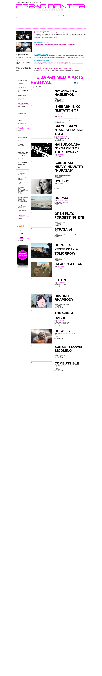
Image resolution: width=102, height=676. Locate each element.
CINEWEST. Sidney (22, 95)
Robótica (20, 192)
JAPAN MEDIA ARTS (22, 75)
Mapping (20, 205)
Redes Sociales (21, 198)
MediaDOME (21, 144)
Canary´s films (21, 164)
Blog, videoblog (21, 199)
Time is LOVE (21, 158)
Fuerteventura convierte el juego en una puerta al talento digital (53, 68)
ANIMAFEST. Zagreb (22, 113)
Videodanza (20, 176)
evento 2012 (20, 240)
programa (20, 218)
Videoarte (20, 174)
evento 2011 (20, 237)
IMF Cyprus (20, 127)
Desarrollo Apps (21, 200)
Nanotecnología (21, 189)
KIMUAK (20, 120)
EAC (19, 167)
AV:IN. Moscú (21, 134)
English (40, 2)
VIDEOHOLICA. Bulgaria (23, 123)
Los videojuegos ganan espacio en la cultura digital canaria (52, 62)
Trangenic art (21, 186)
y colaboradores (21, 215)
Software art (20, 185)
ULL (19, 170)
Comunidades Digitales (23, 197)
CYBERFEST (21, 98)
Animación (20, 179)
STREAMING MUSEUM (23, 90)
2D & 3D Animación (22, 195)
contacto (69, 15)
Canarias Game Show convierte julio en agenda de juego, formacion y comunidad (58, 55)
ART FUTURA (21, 83)
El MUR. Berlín (21, 140)
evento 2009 (20, 230)
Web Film (20, 178)
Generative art (21, 187)
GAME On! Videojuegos (23, 137)
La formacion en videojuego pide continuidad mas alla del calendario (54, 44)
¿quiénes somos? (22, 210)
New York (20, 91)
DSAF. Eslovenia (21, 106)
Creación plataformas (22, 201)
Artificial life (20, 183)
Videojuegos (20, 191)
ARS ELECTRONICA (22, 80)
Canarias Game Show (57, 34)
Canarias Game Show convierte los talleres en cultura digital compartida (55, 33)
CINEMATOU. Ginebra (23, 103)
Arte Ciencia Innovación (23, 182)
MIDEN (19, 130)
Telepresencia (21, 207)
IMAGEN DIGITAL (22, 173)
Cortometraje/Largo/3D (23, 177)
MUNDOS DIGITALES (22, 87)
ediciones (34, 15)
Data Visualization (22, 204)
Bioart (19, 188)
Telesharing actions (22, 206)
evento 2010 (20, 233)
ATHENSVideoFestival (23, 116)
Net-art (19, 196)
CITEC (19, 149)
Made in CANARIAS (22, 162)
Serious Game (21, 145)
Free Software (21, 193)
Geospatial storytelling (23, 190)
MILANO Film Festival (22, 110)
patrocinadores (21, 214)
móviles (19, 202)
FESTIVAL (20, 77)
